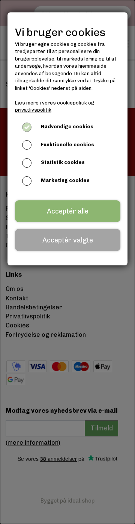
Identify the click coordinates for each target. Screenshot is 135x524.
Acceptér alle (67, 211)
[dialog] (67, 262)
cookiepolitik (72, 103)
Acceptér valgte (67, 240)
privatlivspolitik (33, 110)
